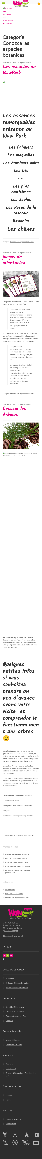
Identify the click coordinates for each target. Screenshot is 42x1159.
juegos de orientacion (14, 260)
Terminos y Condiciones (15, 1011)
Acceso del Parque (13, 1040)
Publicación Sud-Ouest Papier (16, 858)
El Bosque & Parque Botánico (17, 983)
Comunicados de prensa (14, 894)
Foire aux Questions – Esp (16, 1016)
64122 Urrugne (11, 931)
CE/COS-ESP (11, 1068)
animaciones (11, 1123)
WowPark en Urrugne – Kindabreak (17, 866)
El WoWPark (10, 978)
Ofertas (9, 1095)
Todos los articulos (13, 1119)
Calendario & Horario (14, 1044)
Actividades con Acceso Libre (17, 987)
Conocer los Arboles (14, 412)
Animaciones (10, 890)
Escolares (9, 1064)
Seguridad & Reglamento (16, 1007)
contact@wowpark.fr (14, 936)
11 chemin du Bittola (13, 928)
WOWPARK (28, 62)
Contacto (9, 1020)
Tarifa (8, 1100)
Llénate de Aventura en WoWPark (17, 854)
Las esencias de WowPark (19, 70)
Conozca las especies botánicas (22, 242)
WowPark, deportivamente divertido (18, 862)
